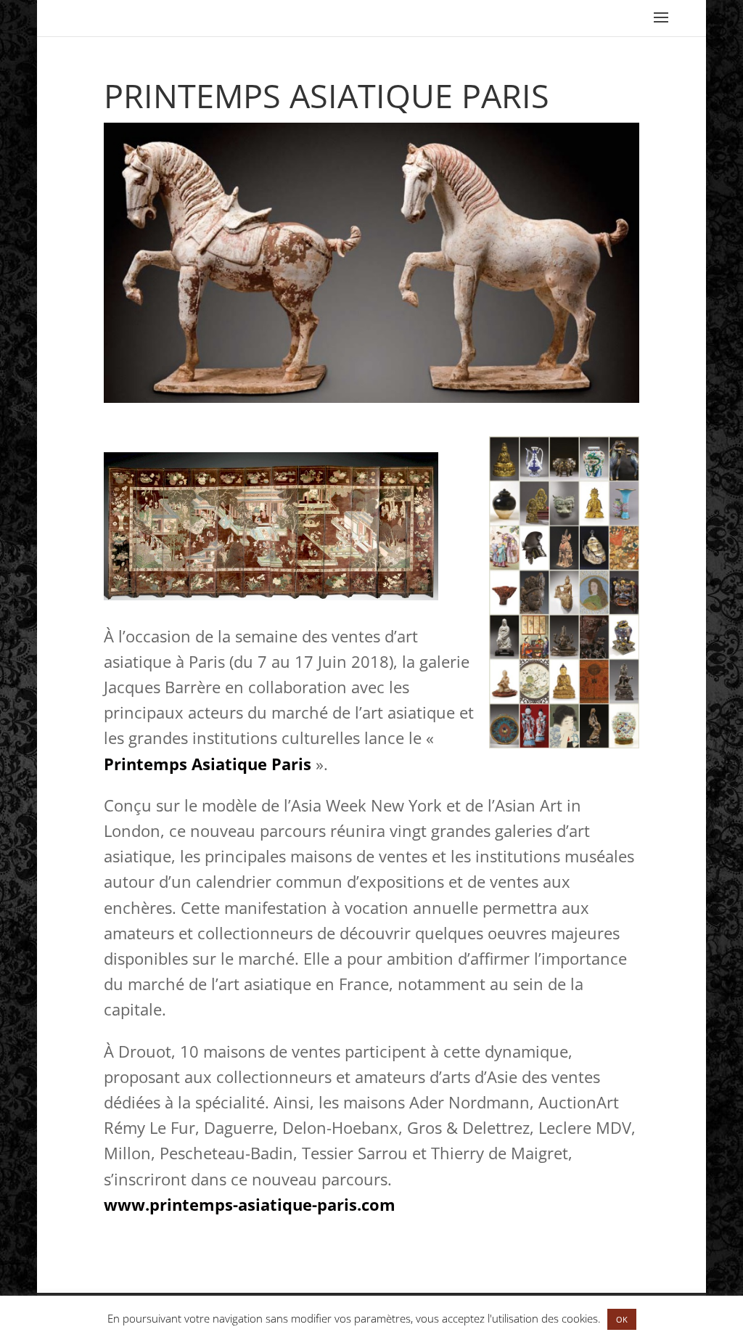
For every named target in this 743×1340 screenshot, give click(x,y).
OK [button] (622, 1319)
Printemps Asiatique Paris (207, 764)
